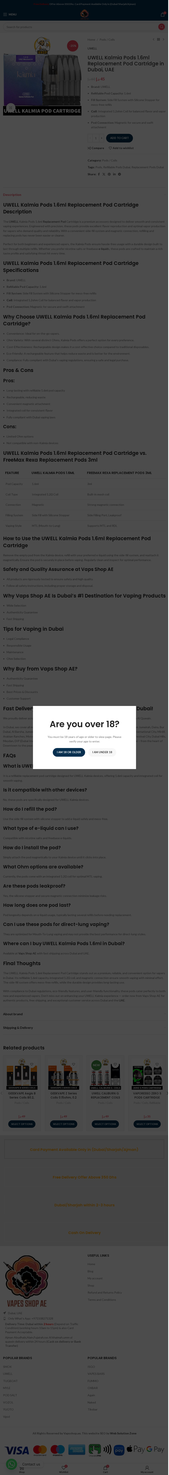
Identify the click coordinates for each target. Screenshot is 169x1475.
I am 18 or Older (69, 752)
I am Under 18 (102, 752)
